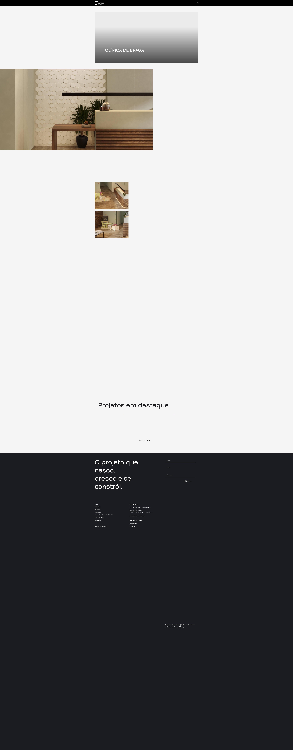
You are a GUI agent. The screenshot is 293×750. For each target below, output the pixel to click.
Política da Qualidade (188, 625)
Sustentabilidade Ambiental (104, 515)
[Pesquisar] (189, 3)
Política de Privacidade (172, 625)
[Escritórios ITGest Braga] (133, 424)
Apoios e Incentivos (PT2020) (174, 627)
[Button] (194, 3)
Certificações (99, 518)
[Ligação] (99, 3)
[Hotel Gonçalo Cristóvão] (184, 424)
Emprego (98, 512)
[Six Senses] (159, 424)
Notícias (97, 509)
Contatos (98, 520)
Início (96, 504)
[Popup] (184, 382)
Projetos (97, 507)
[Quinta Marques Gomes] (108, 424)
